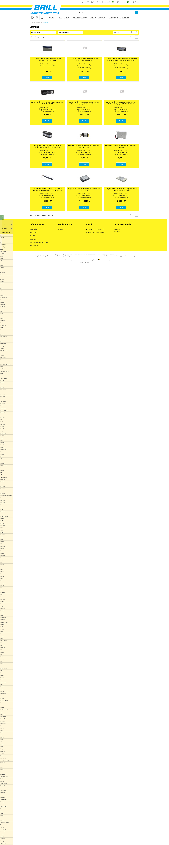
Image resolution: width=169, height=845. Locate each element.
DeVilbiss (2, 424)
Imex (1, 539)
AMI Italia (2, 270)
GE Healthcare (4, 475)
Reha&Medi (3, 719)
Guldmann (3, 488)
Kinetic (2, 576)
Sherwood (2, 772)
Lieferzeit (33, 239)
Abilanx (2, 240)
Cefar (1, 366)
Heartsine (2, 502)
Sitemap (60, 229)
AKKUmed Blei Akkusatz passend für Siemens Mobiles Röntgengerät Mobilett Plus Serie (84, 103)
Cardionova (3, 357)
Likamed (2, 592)
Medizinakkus (80, 17)
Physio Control (3, 691)
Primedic (2, 696)
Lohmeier (2, 599)
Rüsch (1, 739)
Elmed (2, 445)
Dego (1, 419)
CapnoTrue (3, 343)
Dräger (2, 431)
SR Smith (2, 804)
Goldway (2, 486)
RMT (1, 733)
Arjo (1, 274)
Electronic (2, 442)
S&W (1, 742)
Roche (1, 735)
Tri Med (2, 834)
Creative (2, 394)
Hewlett (2, 514)
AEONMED (3, 244)
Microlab (2, 647)
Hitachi (2, 523)
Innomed (2, 546)
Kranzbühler (3, 583)
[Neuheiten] (37, 17)
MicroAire (2, 645)
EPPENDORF (3, 449)
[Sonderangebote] (42, 17)
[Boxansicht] (132, 32)
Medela (2, 615)
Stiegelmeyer (3, 806)
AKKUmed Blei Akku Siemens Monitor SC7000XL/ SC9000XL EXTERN (47, 103)
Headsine (2, 498)
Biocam (2, 309)
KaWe (1, 569)
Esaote (2, 454)
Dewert (2, 426)
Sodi (1, 778)
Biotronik (2, 320)
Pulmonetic (3, 703)
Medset (2, 629)
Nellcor (2, 663)
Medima (2, 624)
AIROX (1, 256)
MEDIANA (2, 620)
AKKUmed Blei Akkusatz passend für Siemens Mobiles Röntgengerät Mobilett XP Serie (121, 103)
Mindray (2, 650)
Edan (1, 440)
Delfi (1, 422)
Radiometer (3, 716)
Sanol (1, 746)
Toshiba (2, 827)
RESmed (2, 721)
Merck (2, 638)
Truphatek (2, 838)
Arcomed (2, 272)
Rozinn (2, 737)
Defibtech (2, 417)
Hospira (2, 532)
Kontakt (32, 236)
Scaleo (2, 753)
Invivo (1, 557)
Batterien (64, 17)
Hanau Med (3, 493)
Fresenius (2, 468)
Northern (2, 673)
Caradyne (2, 346)
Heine (1, 507)
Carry (1, 362)
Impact (2, 541)
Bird (1, 323)
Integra (2, 553)
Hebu (1, 505)
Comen (2, 380)
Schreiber (2, 762)
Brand (1, 332)
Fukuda (2, 470)
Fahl (1, 461)
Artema (2, 277)
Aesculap (2, 247)
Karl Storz (2, 567)
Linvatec (2, 597)
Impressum (33, 232)
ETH (1, 456)
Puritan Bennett (4, 709)
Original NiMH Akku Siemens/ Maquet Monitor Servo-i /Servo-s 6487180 (121, 189)
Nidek (1, 666)
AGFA (1, 249)
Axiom (2, 290)
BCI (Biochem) (3, 297)
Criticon (2, 399)
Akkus (52, 17)
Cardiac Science (4, 350)
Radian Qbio (3, 714)
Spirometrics (3, 799)
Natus (1, 661)
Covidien (2, 392)
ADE (1, 242)
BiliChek (2, 302)
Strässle (2, 811)
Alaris (1, 263)
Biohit (1, 313)
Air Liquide (3, 251)
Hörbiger (2, 528)
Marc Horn (3, 608)
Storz (1, 808)
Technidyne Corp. (4, 822)
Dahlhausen (3, 405)
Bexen (2, 300)
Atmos (2, 286)
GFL (1, 484)
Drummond (3, 433)
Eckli (1, 438)
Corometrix (3, 385)
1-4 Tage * (51, 64)
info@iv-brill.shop (98, 232)
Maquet (2, 606)
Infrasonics (3, 544)
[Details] (47, 80)
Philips (2, 689)
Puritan (2, 707)
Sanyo (1, 749)
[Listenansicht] (136, 32)
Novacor (2, 675)
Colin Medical (3, 378)
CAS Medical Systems (5, 364)
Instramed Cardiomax (5, 551)
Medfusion (3, 617)
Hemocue (2, 511)
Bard (1, 293)
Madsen (2, 601)
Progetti (2, 698)
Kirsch (1, 578)
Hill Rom (2, 521)
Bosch (1, 330)
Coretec (2, 382)
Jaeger (2, 564)
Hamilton (2, 491)
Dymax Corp (3, 435)
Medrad (2, 627)
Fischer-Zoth (3, 465)
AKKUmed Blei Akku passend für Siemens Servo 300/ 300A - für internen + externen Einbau (121, 59)
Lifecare (2, 590)
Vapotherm (3, 843)
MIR (1, 654)
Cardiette (2, 353)
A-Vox (1, 235)
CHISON (2, 369)
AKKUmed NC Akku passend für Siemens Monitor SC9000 (121, 146)
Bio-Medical (3, 306)
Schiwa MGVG (3, 758)
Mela (1, 631)
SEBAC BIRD (3, 765)
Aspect (2, 281)
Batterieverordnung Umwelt (39, 242)
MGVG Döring (3, 640)
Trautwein (2, 832)
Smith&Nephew (4, 776)
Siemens (2, 774)
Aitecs (1, 258)
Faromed (2, 463)
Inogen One (3, 548)
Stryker (2, 813)
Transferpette (3, 829)
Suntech (2, 818)
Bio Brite (2, 304)
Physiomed (3, 693)
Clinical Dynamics (4, 371)
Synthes (2, 820)
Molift (1, 656)
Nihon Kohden (3, 668)
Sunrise (2, 815)
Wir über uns (34, 246)
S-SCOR (2, 744)
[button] (136, 12)
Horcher (2, 530)
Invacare (2, 555)
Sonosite (2, 788)
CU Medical (3, 401)
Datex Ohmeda (4, 410)
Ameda (2, 267)
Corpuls (2, 387)
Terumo (2, 825)
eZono (2, 458)
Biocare (2, 311)
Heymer (2, 518)
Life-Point (2, 587)
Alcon (1, 265)
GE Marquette (3, 477)
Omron (2, 677)
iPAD (1, 560)
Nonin (1, 670)
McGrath (2, 613)
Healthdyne (3, 500)
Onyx (1, 679)
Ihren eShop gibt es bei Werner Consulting (97, 260)
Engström (2, 447)
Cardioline (2, 355)
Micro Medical (3, 643)
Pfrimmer (2, 686)
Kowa (1, 580)
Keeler (2, 571)
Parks (1, 684)
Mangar (2, 604)
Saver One (3, 751)
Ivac (1, 562)
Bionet (2, 316)
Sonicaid (2, 785)
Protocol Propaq (4, 700)
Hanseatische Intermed (6, 495)
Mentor (2, 636)
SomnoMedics (3, 783)
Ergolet (2, 452)
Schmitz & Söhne (4, 760)
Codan (2, 376)
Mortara (2, 659)
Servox (2, 769)
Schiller (2, 755)
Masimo (2, 610)
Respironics (3, 723)
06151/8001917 (99, 229)
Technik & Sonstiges (118, 17)
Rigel (1, 730)
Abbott (2, 237)
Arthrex (2, 279)
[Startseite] (32, 17)
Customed (2, 403)
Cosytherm (3, 389)
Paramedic (3, 682)
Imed (1, 537)
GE (1, 472)
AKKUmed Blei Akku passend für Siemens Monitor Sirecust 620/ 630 (84, 59)
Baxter (2, 295)
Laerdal (2, 585)
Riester (2, 728)
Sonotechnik (3, 790)
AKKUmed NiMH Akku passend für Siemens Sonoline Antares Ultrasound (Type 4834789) (47, 189)
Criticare (2, 396)
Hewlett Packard (4, 516)
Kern (1, 574)
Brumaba (2, 339)
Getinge (2, 481)
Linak (1, 594)
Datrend (2, 412)
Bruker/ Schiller (4, 336)
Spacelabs (2, 792)
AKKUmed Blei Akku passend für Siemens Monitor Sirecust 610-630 (47, 59)
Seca (1, 767)
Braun (1, 334)
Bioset (2, 318)
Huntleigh (2, 534)
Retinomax (3, 726)
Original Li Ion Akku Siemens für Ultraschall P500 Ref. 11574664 (84, 189)
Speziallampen (98, 17)
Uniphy (2, 841)
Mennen (2, 633)
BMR (1, 327)
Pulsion (2, 705)
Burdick (2, 341)
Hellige (2, 509)
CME (1, 373)
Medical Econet (4, 622)
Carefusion (3, 359)
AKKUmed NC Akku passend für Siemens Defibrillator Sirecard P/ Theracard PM (47, 146)
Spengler (2, 795)
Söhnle (2, 781)
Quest (1, 712)
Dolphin (2, 429)
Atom (1, 288)
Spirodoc (2, 797)
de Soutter (3, 415)
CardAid (2, 348)
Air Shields (3, 254)
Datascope (3, 408)
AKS (1, 260)
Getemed (2, 479)
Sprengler (2, 802)
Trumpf (2, 836)
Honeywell (3, 525)
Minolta (2, 652)
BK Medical (3, 325)
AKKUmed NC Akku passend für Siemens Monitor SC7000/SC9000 (84, 146)
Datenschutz (34, 229)
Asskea (2, 283)
